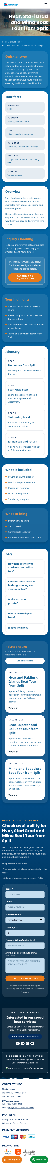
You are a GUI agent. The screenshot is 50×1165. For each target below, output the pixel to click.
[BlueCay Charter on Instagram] (32, 1043)
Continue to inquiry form (25, 277)
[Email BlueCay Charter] (18, 1043)
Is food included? (18, 627)
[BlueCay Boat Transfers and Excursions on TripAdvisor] (25, 1068)
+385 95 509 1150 (14, 1104)
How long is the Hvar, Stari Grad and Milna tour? (20, 567)
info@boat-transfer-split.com (21, 1107)
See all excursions (25, 660)
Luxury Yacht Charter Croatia (15, 1119)
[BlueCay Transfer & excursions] (10, 5)
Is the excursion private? (17, 601)
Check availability (25, 978)
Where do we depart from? (20, 615)
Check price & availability (25, 1036)
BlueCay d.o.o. (8, 1089)
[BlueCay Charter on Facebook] (27, 1043)
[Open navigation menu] (45, 4)
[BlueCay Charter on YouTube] (23, 1043)
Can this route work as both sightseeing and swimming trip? (21, 585)
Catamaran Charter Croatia (14, 1123)
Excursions (15, 42)
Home (4, 42)
